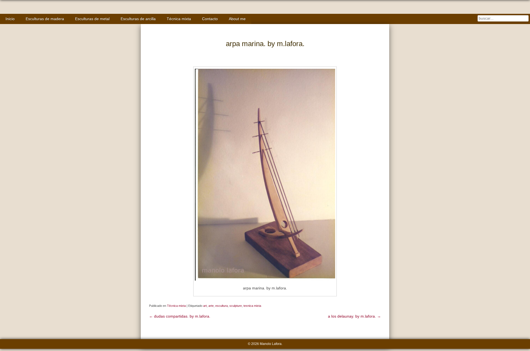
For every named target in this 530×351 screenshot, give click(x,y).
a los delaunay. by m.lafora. (354, 316)
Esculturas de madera (45, 19)
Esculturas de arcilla (138, 19)
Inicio (10, 19)
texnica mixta (252, 305)
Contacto (210, 19)
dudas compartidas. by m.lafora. (179, 316)
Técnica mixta (179, 19)
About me (237, 19)
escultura (221, 305)
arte (211, 305)
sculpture (235, 305)
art (205, 305)
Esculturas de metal (92, 19)
